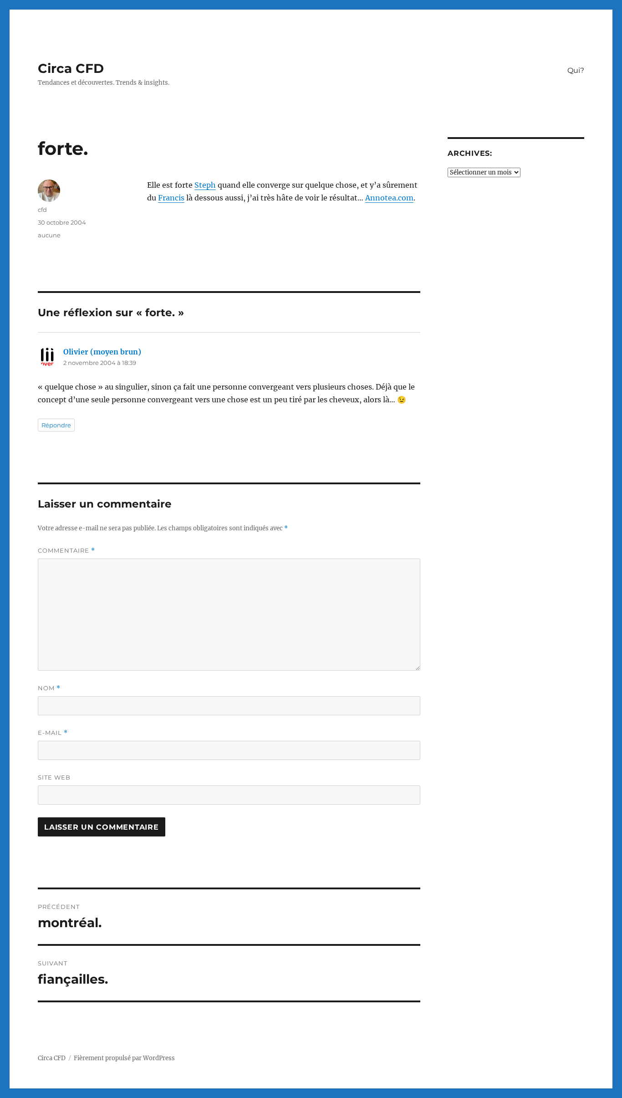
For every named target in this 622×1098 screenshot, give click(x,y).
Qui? (575, 70)
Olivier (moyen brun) (102, 351)
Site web (54, 777)
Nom (49, 688)
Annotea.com (389, 197)
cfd (42, 209)
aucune (49, 235)
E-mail (53, 733)
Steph (205, 185)
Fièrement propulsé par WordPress (124, 1058)
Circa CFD (71, 68)
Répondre (56, 425)
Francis (171, 197)
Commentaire (66, 550)
